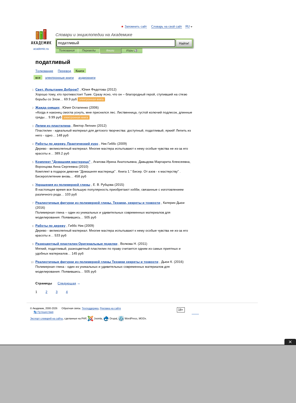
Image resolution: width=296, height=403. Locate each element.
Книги (110, 50)
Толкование (44, 71)
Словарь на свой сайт (166, 26)
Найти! (184, 43)
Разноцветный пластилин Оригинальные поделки (76, 244)
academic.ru (41, 48)
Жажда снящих (47, 107)
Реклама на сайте (110, 308)
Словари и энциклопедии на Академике (94, 34)
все (37, 77)
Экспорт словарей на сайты (46, 318)
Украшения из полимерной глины (62, 184)
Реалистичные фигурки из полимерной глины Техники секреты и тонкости (96, 262)
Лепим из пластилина (53, 125)
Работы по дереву (50, 225)
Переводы (89, 50)
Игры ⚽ (132, 50)
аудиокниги (87, 77)
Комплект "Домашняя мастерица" (62, 162)
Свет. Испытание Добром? (57, 89)
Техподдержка (90, 308)
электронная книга (91, 99)
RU (187, 26)
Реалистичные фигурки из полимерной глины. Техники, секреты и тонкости (97, 203)
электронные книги (59, 77)
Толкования (66, 50)
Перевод (64, 71)
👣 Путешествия (43, 312)
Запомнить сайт (136, 26)
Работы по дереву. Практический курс (66, 143)
